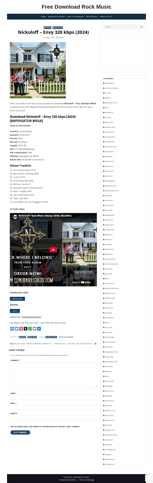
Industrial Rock (110, 259)
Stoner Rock (109, 420)
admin (61, 37)
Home (43, 16)
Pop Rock (108, 327)
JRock (107, 278)
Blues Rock (109, 122)
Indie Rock (109, 254)
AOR (106, 108)
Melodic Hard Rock (112, 288)
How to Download (75, 16)
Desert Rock (109, 171)
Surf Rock (108, 425)
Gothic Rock (109, 225)
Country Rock (110, 142)
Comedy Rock (110, 137)
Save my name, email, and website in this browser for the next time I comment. (45, 427)
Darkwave (108, 156)
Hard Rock (58, 27)
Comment (15, 360)
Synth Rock (109, 440)
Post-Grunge (109, 337)
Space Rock (109, 415)
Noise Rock (109, 308)
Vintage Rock (109, 464)
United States (51, 337)
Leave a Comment (66, 337)
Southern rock (110, 410)
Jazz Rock (108, 274)
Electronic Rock (110, 186)
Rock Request (92, 16)
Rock (107, 376)
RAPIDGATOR (17, 299)
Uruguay (108, 454)
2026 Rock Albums (112, 88)
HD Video (108, 244)
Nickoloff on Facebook (33, 159)
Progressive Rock (111, 352)
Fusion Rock (109, 205)
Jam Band (108, 269)
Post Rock (108, 332)
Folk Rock (108, 196)
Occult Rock (109, 318)
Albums (48, 27)
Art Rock (108, 117)
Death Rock (109, 161)
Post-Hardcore (110, 342)
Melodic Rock (110, 293)
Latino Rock (109, 283)
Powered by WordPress (67, 480)
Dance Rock (109, 151)
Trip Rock (108, 445)
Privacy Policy (106, 16)
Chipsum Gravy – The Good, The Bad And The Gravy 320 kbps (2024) (75, 343)
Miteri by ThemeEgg (86, 480)
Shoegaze (108, 396)
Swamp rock (109, 430)
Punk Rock (109, 366)
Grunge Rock (109, 230)
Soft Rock (108, 406)
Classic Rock (109, 132)
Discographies (110, 181)
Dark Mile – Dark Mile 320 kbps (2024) (47, 322)
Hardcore (108, 239)
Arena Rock (109, 112)
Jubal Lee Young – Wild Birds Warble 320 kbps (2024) (32, 343)
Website (13, 413)
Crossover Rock (110, 147)
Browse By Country (56, 16)
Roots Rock (109, 391)
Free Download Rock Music (76, 7)
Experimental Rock (112, 191)
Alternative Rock (111, 103)
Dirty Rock (109, 176)
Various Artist (110, 459)
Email (13, 403)
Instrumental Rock (111, 264)
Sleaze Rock (109, 401)
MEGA (15, 311)
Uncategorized (110, 450)
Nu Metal (108, 313)
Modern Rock (110, 298)
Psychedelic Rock (111, 362)
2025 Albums (109, 83)
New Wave (109, 303)
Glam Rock (109, 220)
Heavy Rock (109, 249)
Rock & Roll (109, 381)
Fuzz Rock (108, 210)
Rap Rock (108, 371)
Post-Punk (109, 347)
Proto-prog (109, 357)
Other (107, 323)
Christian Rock (110, 127)
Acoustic (108, 93)
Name (13, 393)
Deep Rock (109, 166)
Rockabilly (108, 386)
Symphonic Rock (111, 435)
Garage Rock (109, 215)
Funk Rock (109, 200)
